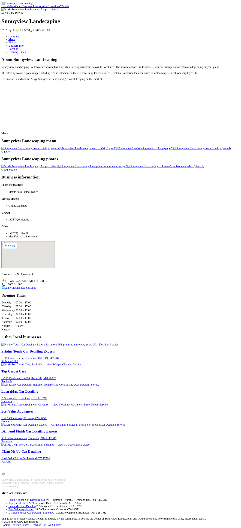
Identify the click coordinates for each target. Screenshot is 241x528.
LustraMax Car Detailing (22, 506)
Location (42, 6)
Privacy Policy (20, 524)
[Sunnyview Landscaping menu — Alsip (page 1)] (30, 148)
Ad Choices (54, 524)
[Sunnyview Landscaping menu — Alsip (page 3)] (144, 148)
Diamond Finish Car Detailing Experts (29, 512)
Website (64, 6)
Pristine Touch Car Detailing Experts (28, 499)
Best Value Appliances (21, 509)
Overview (14, 36)
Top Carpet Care (17, 503)
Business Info (30, 6)
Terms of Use (38, 524)
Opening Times (17, 51)
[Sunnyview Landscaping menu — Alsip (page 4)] (202, 148)
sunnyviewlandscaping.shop (20, 287)
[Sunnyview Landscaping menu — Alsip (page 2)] (87, 148)
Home (4, 6)
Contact (5, 524)
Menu (11, 6)
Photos (18, 6)
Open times (53, 6)
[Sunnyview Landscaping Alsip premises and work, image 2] (92, 166)
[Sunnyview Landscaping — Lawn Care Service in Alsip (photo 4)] (165, 166)
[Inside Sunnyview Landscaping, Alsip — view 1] (29, 166)
